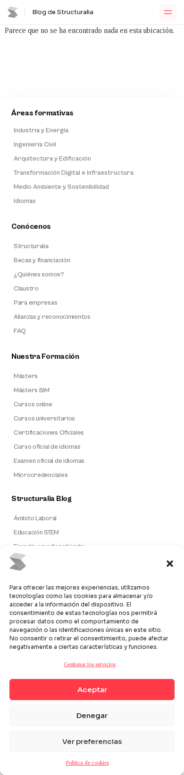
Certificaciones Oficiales (49, 432)
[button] (170, 563)
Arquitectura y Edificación (52, 158)
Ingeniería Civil (35, 144)
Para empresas (35, 303)
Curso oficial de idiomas (47, 447)
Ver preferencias (92, 741)
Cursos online (33, 404)
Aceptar (92, 689)
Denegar (92, 715)
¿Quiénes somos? (39, 274)
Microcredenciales (40, 475)
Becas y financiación (42, 260)
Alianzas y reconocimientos (52, 317)
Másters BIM (32, 390)
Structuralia (31, 246)
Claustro (26, 288)
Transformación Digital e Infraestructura (74, 173)
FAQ (20, 331)
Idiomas (25, 201)
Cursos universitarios (44, 418)
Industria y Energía (41, 130)
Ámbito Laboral (35, 518)
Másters (26, 376)
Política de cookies (87, 762)
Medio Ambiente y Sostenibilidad (61, 187)
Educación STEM (36, 532)
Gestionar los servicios (90, 664)
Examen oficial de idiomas (49, 461)
